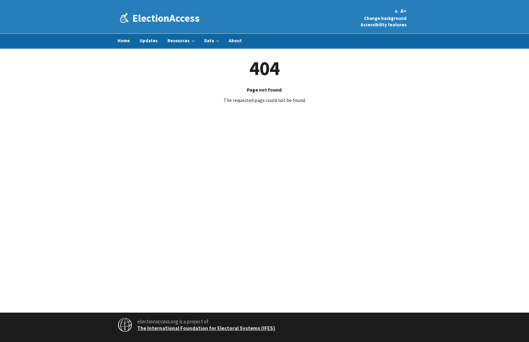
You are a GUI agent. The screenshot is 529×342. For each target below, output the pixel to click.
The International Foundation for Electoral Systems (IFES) (206, 328)
